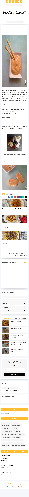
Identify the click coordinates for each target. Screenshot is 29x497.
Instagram (6, 303)
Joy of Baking (4, 467)
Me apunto (14, 374)
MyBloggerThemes (21, 484)
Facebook (6, 300)
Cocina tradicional (16, 425)
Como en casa (8, 30)
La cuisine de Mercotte (7, 475)
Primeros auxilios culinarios (16, 434)
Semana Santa (6, 445)
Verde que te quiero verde (18, 445)
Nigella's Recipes (5, 463)
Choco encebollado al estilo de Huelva (12, 208)
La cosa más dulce (7, 431)
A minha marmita (5, 455)
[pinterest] (16, 1)
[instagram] (13, 1)
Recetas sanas (16, 437)
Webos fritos (4, 458)
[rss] (21, 1)
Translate (14, 390)
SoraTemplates (11, 484)
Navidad (4, 434)
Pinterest (6, 307)
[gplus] (18, 1)
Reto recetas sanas (7, 442)
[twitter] (7, 1)
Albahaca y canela (6, 472)
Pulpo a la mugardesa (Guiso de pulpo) (12, 225)
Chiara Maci (4, 460)
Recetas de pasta (6, 437)
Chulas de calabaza (16, 321)
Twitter (5, 297)
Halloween (14, 428)
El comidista (4, 470)
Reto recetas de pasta (18, 440)
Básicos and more (6, 423)
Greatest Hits (8, 318)
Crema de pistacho (16, 328)
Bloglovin (6, 310)
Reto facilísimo (6, 440)
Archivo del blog (20, 318)
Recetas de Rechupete (7, 465)
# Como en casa (10, 194)
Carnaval (15, 423)
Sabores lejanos (18, 442)
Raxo (3, 241)
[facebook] (10, 1)
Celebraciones (5, 425)
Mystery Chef (17, 431)
